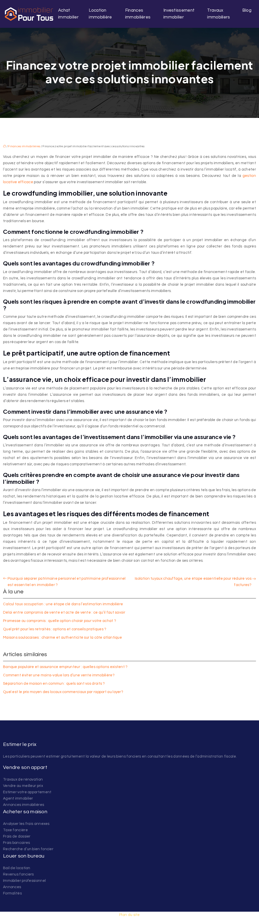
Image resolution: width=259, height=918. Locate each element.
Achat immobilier (68, 13)
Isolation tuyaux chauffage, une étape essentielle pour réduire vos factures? (193, 582)
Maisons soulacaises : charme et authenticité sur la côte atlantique (62, 637)
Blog (246, 10)
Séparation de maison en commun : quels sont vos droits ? (54, 683)
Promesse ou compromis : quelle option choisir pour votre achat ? (59, 621)
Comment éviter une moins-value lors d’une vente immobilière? (59, 675)
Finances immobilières (138, 13)
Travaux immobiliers (218, 13)
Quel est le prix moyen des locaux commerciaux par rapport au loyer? (63, 692)
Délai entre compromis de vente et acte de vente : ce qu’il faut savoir (64, 612)
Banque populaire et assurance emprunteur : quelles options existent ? (65, 667)
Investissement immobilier (179, 13)
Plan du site (129, 915)
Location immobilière (100, 13)
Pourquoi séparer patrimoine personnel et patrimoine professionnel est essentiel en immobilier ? (67, 582)
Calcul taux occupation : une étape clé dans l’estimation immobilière (63, 604)
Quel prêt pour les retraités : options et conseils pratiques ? (54, 629)
